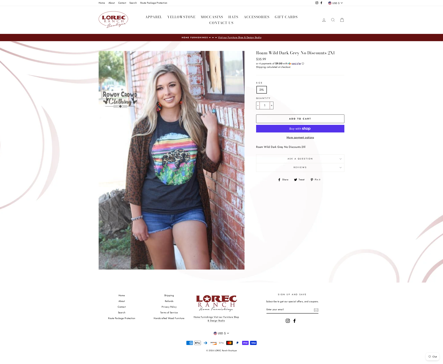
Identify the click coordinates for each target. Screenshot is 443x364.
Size (259, 82)
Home (102, 2)
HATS (233, 17)
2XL (261, 90)
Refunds (169, 301)
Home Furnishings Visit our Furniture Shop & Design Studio (216, 318)
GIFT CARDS (286, 17)
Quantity (263, 98)
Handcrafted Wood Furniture (169, 318)
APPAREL (153, 17)
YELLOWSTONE (181, 17)
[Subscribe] (316, 309)
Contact (122, 2)
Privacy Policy (169, 306)
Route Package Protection (153, 2)
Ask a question (300, 158)
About (112, 2)
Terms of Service (169, 312)
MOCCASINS (212, 17)
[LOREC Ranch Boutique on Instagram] (288, 321)
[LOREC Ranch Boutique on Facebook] (294, 321)
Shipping (261, 67)
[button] (300, 63)
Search (133, 2)
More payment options (300, 137)
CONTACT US (221, 22)
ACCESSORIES (257, 17)
